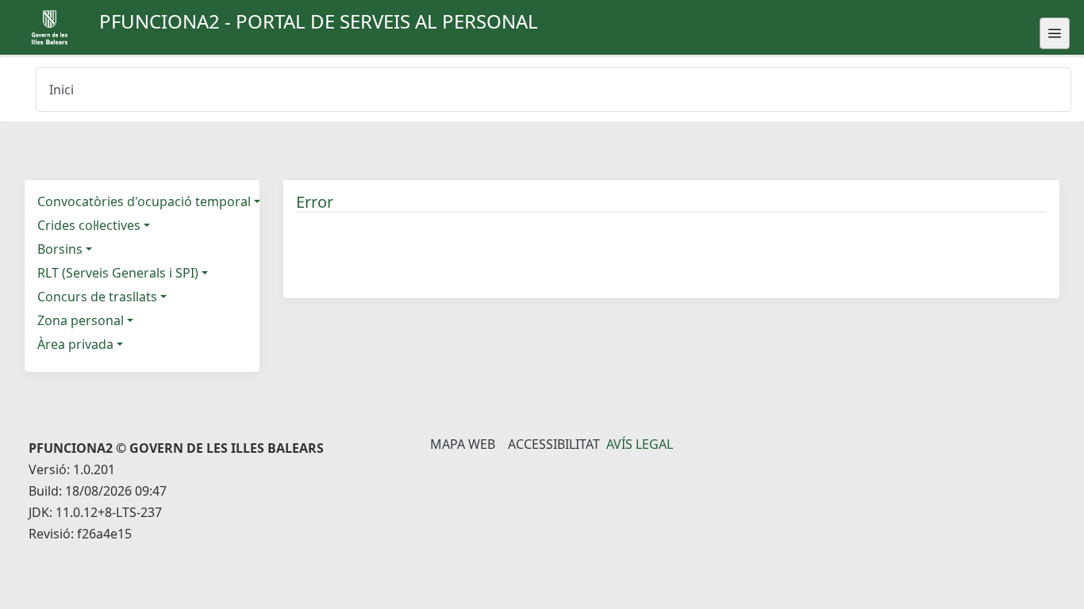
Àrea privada (75, 344)
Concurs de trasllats (97, 296)
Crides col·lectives (88, 225)
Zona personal (80, 320)
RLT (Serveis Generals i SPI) (117, 273)
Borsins (60, 249)
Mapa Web (462, 444)
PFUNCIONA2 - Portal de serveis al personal (318, 21)
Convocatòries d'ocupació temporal (144, 201)
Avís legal (639, 444)
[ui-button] (1055, 33)
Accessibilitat (554, 444)
